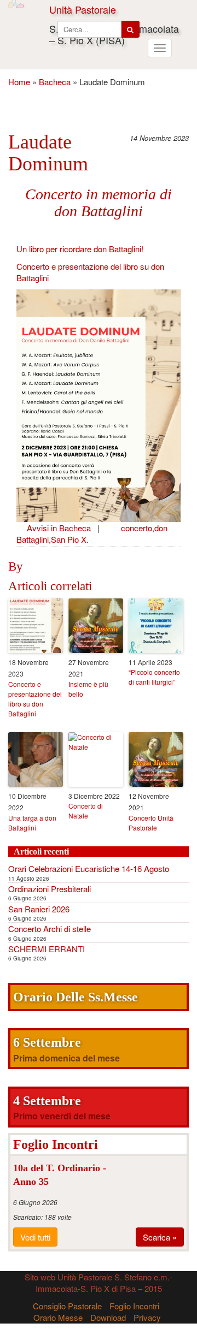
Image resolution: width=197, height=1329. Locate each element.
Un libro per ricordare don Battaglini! (79, 248)
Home (19, 81)
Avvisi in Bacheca (59, 527)
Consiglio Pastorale (67, 1306)
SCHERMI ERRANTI (46, 948)
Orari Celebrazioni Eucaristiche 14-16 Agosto (88, 868)
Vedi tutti (35, 1237)
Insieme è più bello (88, 688)
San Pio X (68, 539)
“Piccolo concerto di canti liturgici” (154, 676)
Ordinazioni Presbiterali (49, 888)
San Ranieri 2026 (38, 909)
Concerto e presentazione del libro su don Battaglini (35, 698)
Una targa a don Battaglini (32, 822)
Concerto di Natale (85, 810)
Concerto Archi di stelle (49, 928)
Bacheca (55, 81)
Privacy (147, 1317)
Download (108, 1317)
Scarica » (160, 1237)
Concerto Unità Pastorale (151, 822)
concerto (136, 527)
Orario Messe (58, 1317)
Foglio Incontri (134, 1306)
